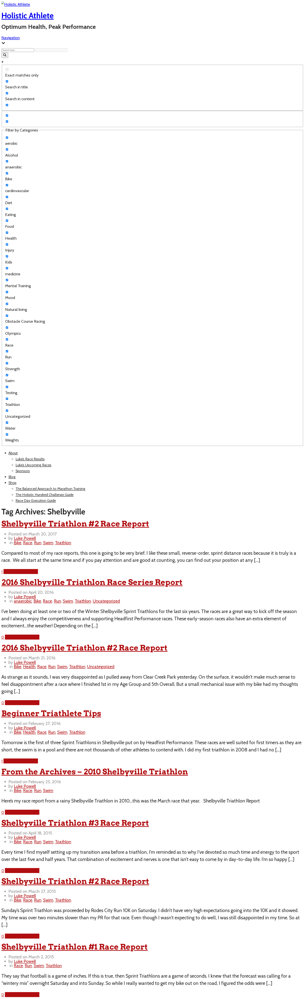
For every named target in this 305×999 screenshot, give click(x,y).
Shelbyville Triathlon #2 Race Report (75, 523)
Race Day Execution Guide (36, 500)
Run (37, 542)
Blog (12, 477)
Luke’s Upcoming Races (33, 465)
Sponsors (23, 471)
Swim (48, 542)
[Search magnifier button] (4, 55)
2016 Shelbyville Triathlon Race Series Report (92, 582)
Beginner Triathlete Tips (51, 713)
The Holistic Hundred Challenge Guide (44, 495)
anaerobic (23, 600)
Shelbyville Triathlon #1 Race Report (74, 946)
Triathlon (63, 542)
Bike (17, 542)
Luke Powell (25, 538)
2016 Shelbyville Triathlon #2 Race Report (84, 647)
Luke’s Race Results (30, 459)
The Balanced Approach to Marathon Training (50, 489)
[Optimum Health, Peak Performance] (15, 4)
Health (29, 666)
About (13, 453)
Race (27, 542)
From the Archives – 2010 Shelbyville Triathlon (94, 771)
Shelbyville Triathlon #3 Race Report (75, 823)
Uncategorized (106, 600)
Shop (12, 483)
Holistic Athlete (27, 15)
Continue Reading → (21, 571)
